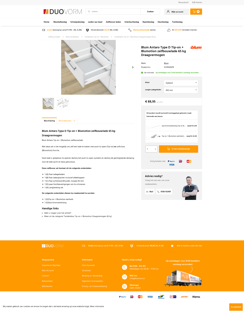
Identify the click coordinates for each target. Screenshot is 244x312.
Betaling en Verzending (92, 276)
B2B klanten (197, 2)
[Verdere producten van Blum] (196, 50)
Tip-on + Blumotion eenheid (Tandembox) (177, 136)
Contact (45, 276)
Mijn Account (48, 270)
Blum (166, 63)
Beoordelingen (67, 121)
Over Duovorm (88, 265)
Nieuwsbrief (183, 2)
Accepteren (236, 307)
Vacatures (86, 270)
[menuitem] (183, 2)
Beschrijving (49, 121)
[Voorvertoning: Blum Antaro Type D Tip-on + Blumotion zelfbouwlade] (48, 103)
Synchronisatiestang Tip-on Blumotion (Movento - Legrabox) (185, 125)
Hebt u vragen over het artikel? (57, 213)
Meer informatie (97, 306)
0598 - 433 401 (139, 266)
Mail (151, 191)
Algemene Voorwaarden (92, 281)
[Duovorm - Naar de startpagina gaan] (63, 12)
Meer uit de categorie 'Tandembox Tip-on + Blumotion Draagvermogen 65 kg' (78, 216)
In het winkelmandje (180, 149)
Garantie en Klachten (51, 265)
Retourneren (47, 281)
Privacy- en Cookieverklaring (94, 286)
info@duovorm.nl (137, 278)
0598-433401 (166, 191)
